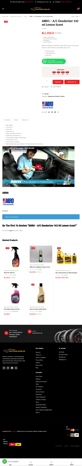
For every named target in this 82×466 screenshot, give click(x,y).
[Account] (30, 462)
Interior (26, 16)
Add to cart (71, 82)
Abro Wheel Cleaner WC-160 (11, 309)
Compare (46, 87)
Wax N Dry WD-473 (9, 272)
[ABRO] (48, 105)
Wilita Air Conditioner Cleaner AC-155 (40, 267)
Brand (16, 120)
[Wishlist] (51, 462)
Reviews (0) (25, 120)
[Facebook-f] (4, 368)
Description (7, 120)
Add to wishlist (57, 87)
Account (31, 464)
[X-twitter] (16, 368)
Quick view (18, 265)
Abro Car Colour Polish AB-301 (38, 309)
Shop (10, 464)
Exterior (16, 270)
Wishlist (51, 464)
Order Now (58, 82)
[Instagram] (8, 368)
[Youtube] (12, 368)
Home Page (5, 16)
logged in (11, 230)
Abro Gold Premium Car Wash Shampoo (66, 273)
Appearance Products (16, 16)
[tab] (7, 120)
